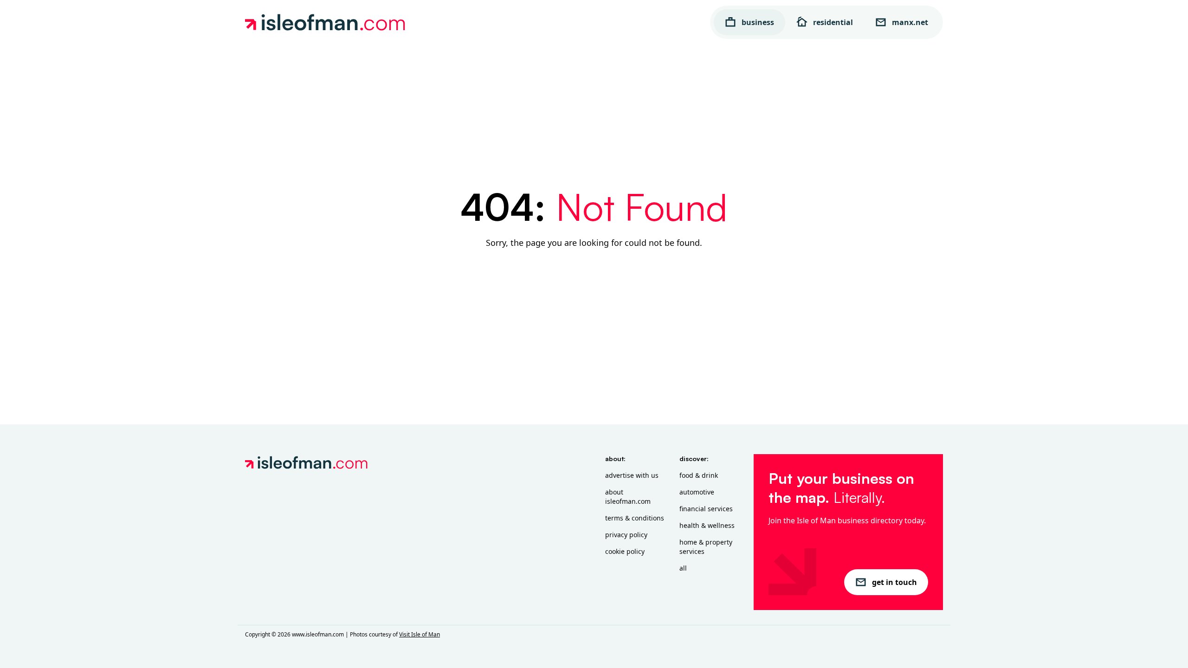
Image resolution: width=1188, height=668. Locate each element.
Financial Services (706, 508)
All (683, 568)
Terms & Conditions (634, 518)
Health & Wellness (707, 525)
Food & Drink (698, 475)
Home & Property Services (705, 547)
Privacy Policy (626, 534)
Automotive (696, 492)
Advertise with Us (632, 475)
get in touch (894, 582)
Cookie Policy (625, 551)
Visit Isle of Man (419, 634)
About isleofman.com (628, 497)
